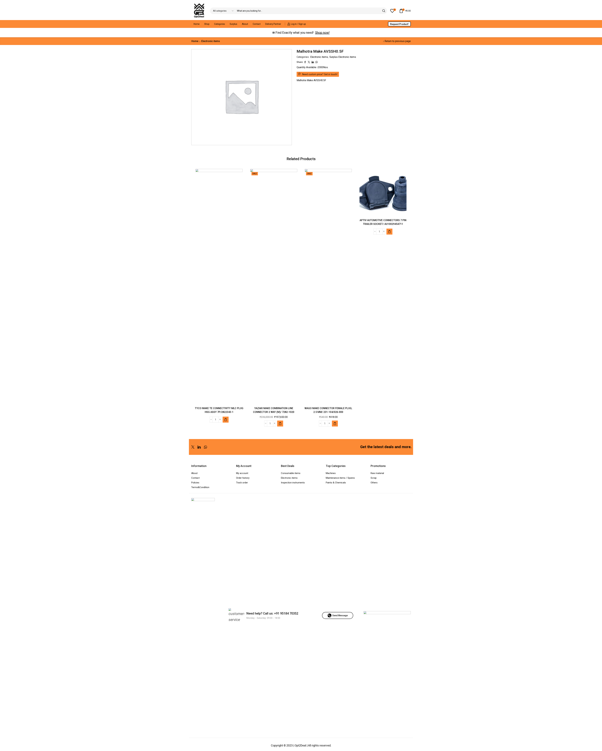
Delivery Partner (273, 24)
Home (197, 24)
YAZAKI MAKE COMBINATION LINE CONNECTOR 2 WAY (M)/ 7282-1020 (273, 410)
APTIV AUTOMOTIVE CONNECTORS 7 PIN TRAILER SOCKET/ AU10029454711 (383, 222)
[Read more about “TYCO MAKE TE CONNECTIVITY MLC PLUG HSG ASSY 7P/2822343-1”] (226, 420)
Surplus (233, 24)
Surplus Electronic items (342, 56)
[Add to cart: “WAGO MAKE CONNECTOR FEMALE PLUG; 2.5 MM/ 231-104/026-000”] (335, 424)
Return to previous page (398, 41)
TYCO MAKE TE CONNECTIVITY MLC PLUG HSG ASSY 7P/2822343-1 (219, 410)
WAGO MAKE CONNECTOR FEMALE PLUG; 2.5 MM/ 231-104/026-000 (328, 410)
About (245, 24)
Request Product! (399, 24)
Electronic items (210, 41)
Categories (219, 24)
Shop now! (322, 32)
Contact (257, 24)
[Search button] (383, 11)
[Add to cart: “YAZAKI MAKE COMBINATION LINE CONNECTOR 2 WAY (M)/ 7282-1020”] (280, 424)
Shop (206, 24)
